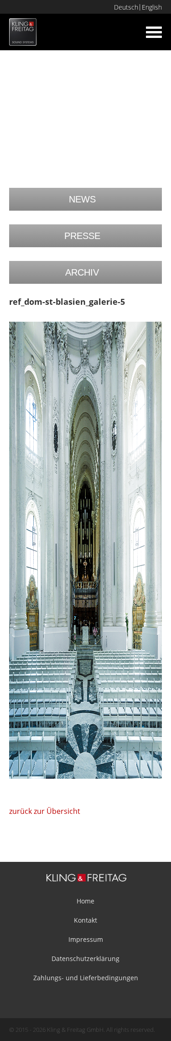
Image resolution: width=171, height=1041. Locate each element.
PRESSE (82, 236)
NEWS (82, 199)
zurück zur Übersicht (44, 811)
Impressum (85, 939)
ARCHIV (82, 272)
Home (85, 901)
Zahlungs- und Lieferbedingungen (85, 977)
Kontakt (85, 920)
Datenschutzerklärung (85, 958)
